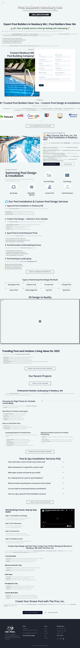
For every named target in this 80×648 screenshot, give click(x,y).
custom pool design (16, 34)
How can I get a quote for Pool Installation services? (27, 494)
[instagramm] (61, 639)
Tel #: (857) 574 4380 (29, 635)
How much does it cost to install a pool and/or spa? (26, 462)
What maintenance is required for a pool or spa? (25, 467)
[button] (1, 116)
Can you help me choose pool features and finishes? (27, 489)
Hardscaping (7, 435)
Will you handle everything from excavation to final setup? (29, 483)
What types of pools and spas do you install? (24, 472)
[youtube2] (63, 639)
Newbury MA (67, 143)
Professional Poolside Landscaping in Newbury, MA (40, 390)
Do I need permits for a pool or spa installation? (25, 478)
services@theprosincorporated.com (30, 633)
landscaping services (32, 261)
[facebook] (58, 639)
